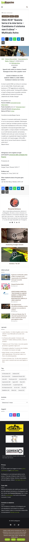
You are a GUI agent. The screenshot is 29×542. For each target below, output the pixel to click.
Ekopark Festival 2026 (17, 284)
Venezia (21, 390)
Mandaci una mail (14, 512)
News (11, 16)
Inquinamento (6, 382)
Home (4, 12)
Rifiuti (14, 390)
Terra (16, 16)
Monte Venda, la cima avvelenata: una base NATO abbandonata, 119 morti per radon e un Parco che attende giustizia (14, 354)
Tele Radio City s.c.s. (20, 480)
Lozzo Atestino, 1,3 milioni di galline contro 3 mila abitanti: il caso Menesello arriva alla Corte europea (15, 333)
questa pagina (9, 495)
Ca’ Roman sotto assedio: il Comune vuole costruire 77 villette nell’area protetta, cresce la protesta (14, 339)
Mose (22, 382)
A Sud (12, 111)
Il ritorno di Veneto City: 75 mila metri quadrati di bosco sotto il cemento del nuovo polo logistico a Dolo (15, 360)
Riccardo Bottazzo (14, 209)
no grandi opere (17, 384)
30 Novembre (6, 373)
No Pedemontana (7, 387)
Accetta (7, 539)
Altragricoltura (16, 109)
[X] (14, 222)
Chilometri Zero (20, 107)
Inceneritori (22, 379)
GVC (3, 59)
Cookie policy (20, 539)
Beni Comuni (6, 376)
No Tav (16, 387)
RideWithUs (5, 390)
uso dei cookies (14, 470)
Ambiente (16, 373)
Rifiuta (13, 539)
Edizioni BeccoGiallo (11, 59)
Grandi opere (13, 379)
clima (4, 379)
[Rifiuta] (27, 535)
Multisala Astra (16, 63)
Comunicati (9, 12)
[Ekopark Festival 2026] (5, 286)
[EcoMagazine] (7, 2)
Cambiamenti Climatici (18, 376)
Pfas (24, 387)
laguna (15, 382)
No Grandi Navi (6, 384)
